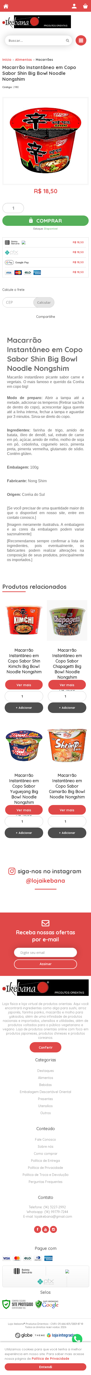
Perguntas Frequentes (46, 1182)
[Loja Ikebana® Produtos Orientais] (36, 21)
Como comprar (45, 1154)
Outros (45, 1113)
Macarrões (44, 60)
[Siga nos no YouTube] (45, 1229)
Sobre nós (45, 1146)
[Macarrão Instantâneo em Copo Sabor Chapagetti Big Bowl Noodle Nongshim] (67, 656)
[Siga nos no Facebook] (37, 1229)
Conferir (45, 1047)
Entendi (45, 1367)
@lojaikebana (45, 880)
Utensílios (45, 1106)
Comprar (48, 220)
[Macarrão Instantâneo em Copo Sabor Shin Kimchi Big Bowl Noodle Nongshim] (24, 656)
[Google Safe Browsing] (47, 1304)
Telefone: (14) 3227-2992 (47, 1207)
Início (6, 60)
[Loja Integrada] (61, 1335)
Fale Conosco (45, 1139)
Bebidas (45, 1085)
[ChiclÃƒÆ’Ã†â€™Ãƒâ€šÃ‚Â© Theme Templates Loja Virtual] (30, 1335)
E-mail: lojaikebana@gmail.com (47, 1216)
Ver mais (24, 685)
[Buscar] (67, 40)
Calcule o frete (13, 290)
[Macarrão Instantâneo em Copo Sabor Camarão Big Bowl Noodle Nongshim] (67, 781)
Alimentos (23, 60)
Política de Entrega (45, 1161)
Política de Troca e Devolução (46, 1175)
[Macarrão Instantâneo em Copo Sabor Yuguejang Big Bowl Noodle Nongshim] (24, 781)
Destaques (45, 1071)
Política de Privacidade (45, 1168)
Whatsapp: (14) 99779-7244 (47, 1212)
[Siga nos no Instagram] (53, 1229)
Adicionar (25, 707)
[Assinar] (45, 964)
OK (43, 302)
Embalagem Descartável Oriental (45, 1092)
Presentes (45, 1099)
